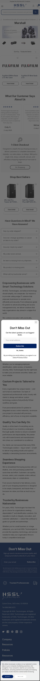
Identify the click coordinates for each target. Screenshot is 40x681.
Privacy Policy (22, 357)
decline (20, 676)
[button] (36, 322)
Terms (15, 357)
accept (7, 676)
